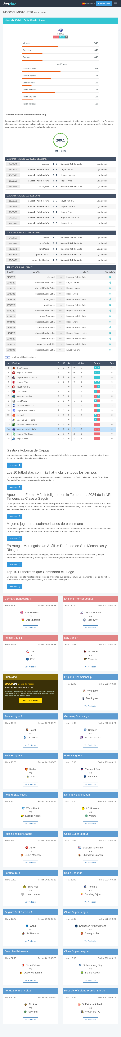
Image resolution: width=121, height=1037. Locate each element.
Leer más (13, 465)
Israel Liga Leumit (21, 267)
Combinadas (104, 4)
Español (89, 3)
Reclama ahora (30, 701)
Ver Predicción (30, 628)
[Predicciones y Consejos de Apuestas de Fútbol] (9, 3)
